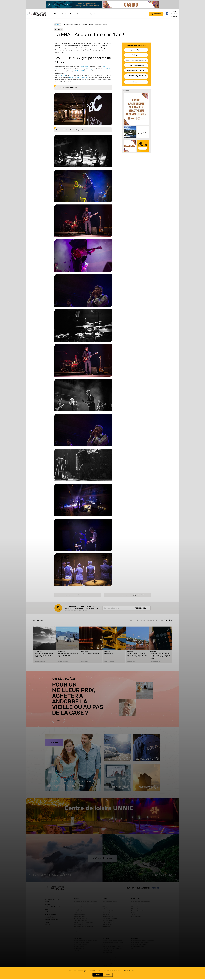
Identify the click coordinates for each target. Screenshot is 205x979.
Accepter (97, 974)
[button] (203, 969)
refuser (108, 974)
